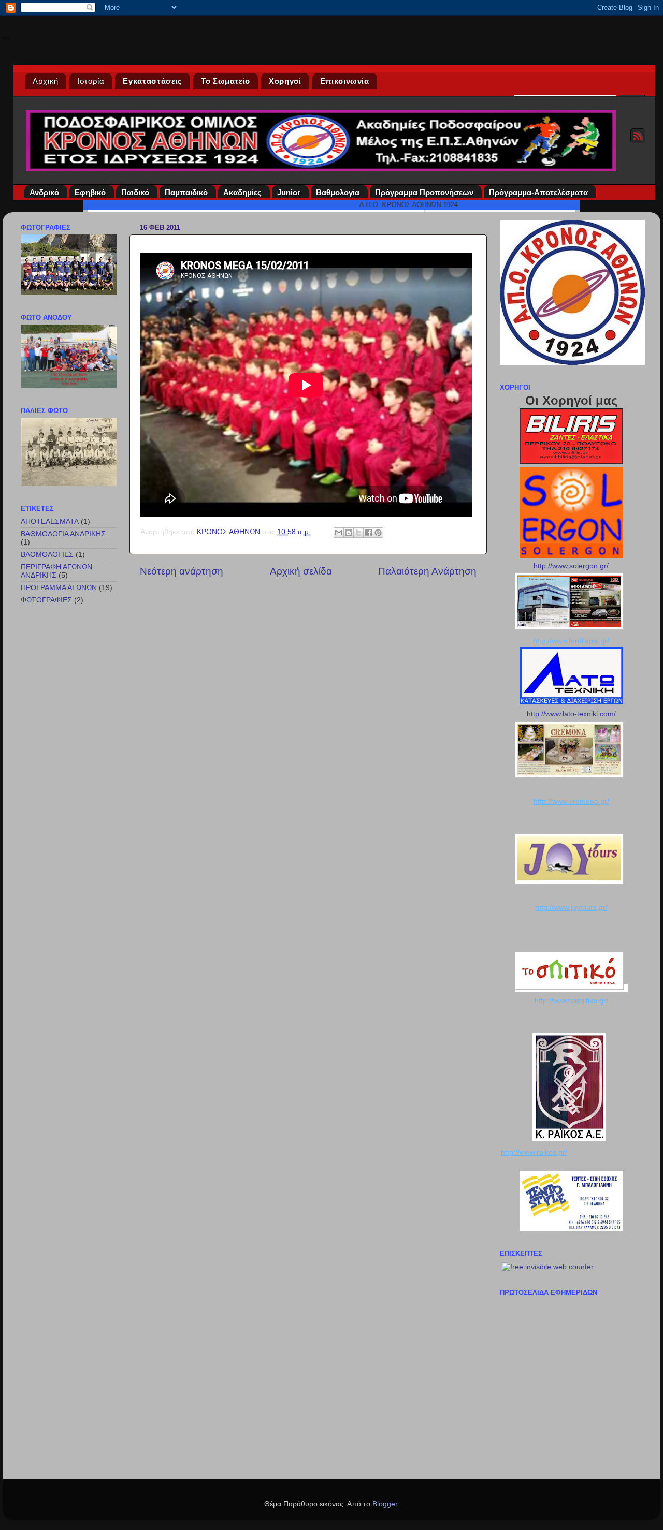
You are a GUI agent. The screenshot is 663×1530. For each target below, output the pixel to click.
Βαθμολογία (337, 192)
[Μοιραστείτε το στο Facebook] (368, 532)
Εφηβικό (90, 192)
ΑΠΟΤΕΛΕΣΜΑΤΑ (50, 521)
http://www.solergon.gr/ (571, 566)
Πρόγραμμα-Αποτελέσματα (538, 192)
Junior (288, 192)
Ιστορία (91, 81)
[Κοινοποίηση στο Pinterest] (378, 532)
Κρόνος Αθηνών (6, 37)
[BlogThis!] (348, 532)
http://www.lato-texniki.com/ (571, 714)
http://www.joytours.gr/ (571, 907)
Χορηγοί (285, 81)
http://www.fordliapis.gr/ (571, 641)
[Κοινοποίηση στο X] (358, 532)
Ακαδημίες (242, 192)
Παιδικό (135, 192)
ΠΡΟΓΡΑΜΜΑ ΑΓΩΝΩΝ (59, 588)
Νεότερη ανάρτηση (181, 571)
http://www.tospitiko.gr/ (571, 1000)
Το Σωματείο (225, 81)
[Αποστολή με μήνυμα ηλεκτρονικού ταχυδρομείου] (339, 532)
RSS (637, 135)
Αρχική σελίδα (301, 571)
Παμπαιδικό (186, 192)
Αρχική (46, 81)
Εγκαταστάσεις (152, 81)
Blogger (384, 1504)
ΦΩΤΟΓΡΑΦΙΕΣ (46, 600)
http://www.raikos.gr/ (534, 1152)
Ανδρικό (44, 192)
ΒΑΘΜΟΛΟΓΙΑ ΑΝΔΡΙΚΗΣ (63, 534)
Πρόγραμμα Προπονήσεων (424, 192)
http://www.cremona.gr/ (571, 801)
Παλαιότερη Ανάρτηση (427, 571)
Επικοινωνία (344, 81)
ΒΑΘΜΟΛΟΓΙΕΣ (47, 554)
